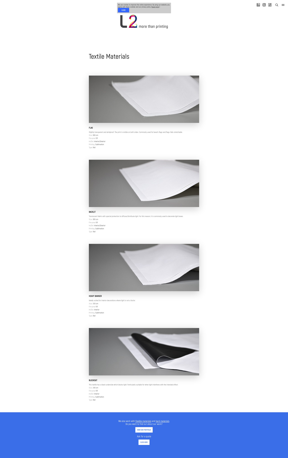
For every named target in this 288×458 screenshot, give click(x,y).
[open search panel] (277, 5)
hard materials (162, 420)
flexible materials (143, 420)
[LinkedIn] (258, 6)
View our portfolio (144, 430)
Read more (155, 7)
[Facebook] (269, 6)
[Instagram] (264, 6)
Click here (144, 442)
